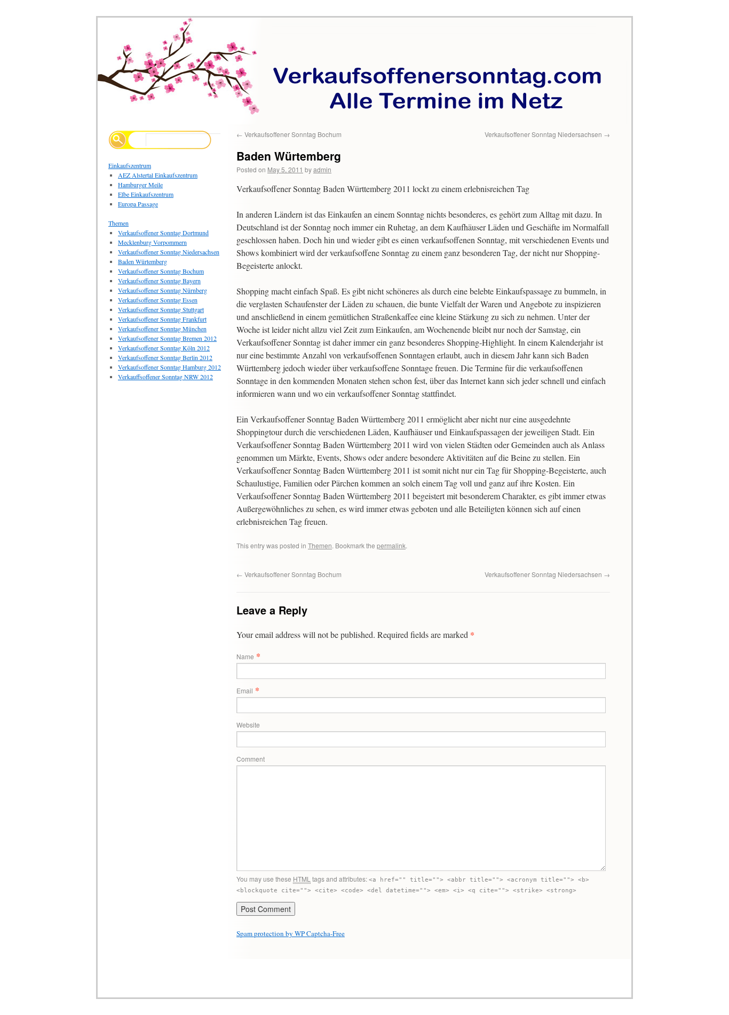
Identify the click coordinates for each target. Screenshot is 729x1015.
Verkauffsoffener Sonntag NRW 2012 (165, 376)
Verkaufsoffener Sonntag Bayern (159, 280)
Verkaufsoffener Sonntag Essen (157, 299)
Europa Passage (138, 203)
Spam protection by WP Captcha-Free (290, 933)
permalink (391, 545)
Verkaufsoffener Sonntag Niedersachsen (547, 134)
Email (244, 690)
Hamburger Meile (140, 184)
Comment (250, 758)
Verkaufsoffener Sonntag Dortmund (163, 232)
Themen (320, 545)
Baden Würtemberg (142, 261)
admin (322, 169)
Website (248, 724)
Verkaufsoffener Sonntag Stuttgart (161, 309)
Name (245, 656)
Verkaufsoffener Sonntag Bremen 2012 (167, 338)
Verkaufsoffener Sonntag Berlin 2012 (165, 357)
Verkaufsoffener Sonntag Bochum (289, 134)
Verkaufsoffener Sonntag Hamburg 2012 (169, 367)
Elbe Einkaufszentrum (145, 194)
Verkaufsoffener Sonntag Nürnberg (162, 290)
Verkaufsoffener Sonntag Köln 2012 (164, 347)
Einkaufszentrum (129, 165)
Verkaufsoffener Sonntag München (162, 328)
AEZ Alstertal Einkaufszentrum (157, 175)
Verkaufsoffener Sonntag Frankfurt (162, 319)
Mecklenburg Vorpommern (152, 242)
